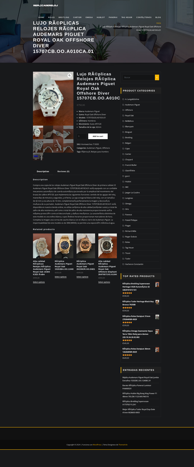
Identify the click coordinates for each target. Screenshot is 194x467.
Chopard (129, 159)
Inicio (159, 23)
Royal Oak (129, 115)
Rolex (51, 17)
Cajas (127, 148)
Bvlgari (128, 143)
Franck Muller (131, 165)
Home (41, 17)
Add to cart (98, 136)
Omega (89, 17)
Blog (158, 17)
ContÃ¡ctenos (144, 17)
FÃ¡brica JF (85, 151)
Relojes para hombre (100, 151)
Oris (127, 209)
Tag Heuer (126, 17)
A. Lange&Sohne (132, 99)
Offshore (106, 148)
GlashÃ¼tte (130, 170)
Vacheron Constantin (134, 264)
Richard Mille (130, 231)
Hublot (101, 17)
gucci (127, 176)
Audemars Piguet (94, 148)
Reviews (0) (63, 171)
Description (43, 171)
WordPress (97, 445)
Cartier (77, 17)
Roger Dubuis (131, 236)
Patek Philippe (131, 220)
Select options (39, 282)
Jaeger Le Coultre (132, 192)
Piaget (128, 225)
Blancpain (129, 126)
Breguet (128, 132)
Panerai (113, 17)
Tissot (127, 253)
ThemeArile (123, 445)
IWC (127, 187)
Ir (157, 77)
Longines (129, 198)
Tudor (127, 258)
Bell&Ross (129, 121)
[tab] (43, 172)
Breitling (64, 17)
